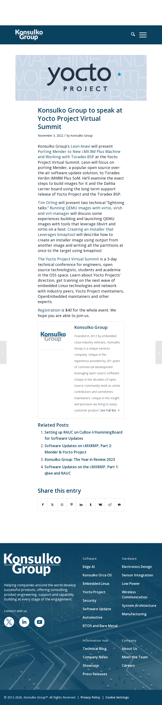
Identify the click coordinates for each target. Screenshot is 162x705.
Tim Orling (47, 202)
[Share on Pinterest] (71, 504)
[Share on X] (52, 504)
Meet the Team (135, 657)
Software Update (97, 609)
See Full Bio (108, 410)
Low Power (131, 583)
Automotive (93, 617)
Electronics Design (137, 566)
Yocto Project (94, 592)
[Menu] (141, 34)
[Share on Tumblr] (90, 504)
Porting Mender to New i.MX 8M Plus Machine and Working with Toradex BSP (79, 154)
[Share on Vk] (100, 504)
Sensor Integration (137, 575)
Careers (128, 665)
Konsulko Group (82, 135)
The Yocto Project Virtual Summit (68, 258)
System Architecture (139, 605)
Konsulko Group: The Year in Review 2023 (80, 459)
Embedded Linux (96, 583)
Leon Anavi (80, 146)
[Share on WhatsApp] (62, 504)
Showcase (91, 665)
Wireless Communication (134, 594)
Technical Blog (94, 648)
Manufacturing (134, 614)
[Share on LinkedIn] (81, 504)
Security (89, 600)
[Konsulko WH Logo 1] (29, 34)
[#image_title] (81, 78)
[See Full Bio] (118, 410)
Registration (49, 310)
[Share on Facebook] (42, 504)
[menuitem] (131, 34)
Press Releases (95, 674)
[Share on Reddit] (109, 504)
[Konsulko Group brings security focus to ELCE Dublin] (3, 352)
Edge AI (89, 566)
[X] (9, 626)
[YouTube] (39, 626)
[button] (131, 34)
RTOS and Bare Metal (100, 625)
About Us (129, 648)
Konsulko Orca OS (97, 575)
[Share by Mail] (119, 504)
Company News (95, 657)
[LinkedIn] (24, 626)
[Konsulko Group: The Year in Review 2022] (158, 352)
